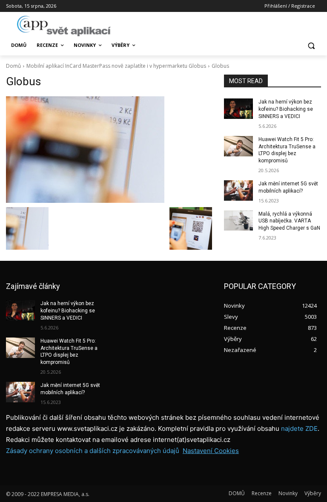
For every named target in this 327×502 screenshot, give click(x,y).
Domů (13, 65)
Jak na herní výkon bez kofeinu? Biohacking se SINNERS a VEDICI (285, 109)
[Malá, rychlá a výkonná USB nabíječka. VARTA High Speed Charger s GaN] (238, 221)
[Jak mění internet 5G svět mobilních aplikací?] (238, 190)
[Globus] (109, 149)
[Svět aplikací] (64, 26)
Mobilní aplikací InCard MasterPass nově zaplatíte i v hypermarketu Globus (116, 65)
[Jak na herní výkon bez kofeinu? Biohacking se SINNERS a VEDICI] (238, 108)
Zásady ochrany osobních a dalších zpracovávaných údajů (92, 451)
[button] (311, 45)
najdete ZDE (299, 428)
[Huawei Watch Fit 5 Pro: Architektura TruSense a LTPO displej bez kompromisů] (238, 146)
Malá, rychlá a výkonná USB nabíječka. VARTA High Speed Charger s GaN (289, 221)
